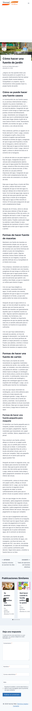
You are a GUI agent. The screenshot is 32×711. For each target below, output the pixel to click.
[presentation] (8, 586)
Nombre (6, 666)
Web (4, 682)
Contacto (16, 706)
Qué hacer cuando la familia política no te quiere (24, 598)
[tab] (12, 619)
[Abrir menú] (28, 3)
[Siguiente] (27, 600)
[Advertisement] (16, 23)
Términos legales (22, 704)
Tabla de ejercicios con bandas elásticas (24, 563)
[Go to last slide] (4, 600)
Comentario (7, 643)
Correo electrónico (10, 674)
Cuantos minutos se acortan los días (8, 562)
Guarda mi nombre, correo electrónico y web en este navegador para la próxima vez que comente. (16, 688)
